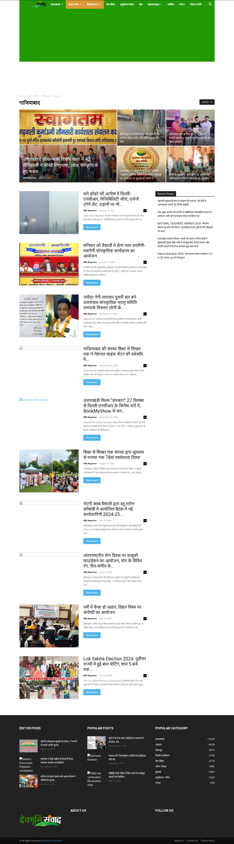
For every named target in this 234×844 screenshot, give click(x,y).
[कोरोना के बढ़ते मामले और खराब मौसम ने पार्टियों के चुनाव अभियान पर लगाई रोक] (28, 781)
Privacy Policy (208, 840)
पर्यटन (182, 4)
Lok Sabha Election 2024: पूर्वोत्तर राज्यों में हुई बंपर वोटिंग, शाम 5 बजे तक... (114, 664)
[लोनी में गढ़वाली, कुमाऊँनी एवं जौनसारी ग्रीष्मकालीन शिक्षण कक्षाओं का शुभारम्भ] (190, 164)
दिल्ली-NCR (92, 4)
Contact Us (192, 840)
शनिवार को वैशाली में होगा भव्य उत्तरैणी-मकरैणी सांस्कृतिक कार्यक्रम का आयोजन (114, 251)
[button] (210, 4)
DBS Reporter (30, 177)
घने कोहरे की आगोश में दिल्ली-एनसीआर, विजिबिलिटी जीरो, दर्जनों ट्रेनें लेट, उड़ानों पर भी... (111, 199)
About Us (179, 840)
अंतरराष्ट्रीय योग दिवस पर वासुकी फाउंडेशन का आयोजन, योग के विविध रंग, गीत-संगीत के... (112, 561)
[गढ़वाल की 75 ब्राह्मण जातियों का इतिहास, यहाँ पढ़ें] (96, 760)
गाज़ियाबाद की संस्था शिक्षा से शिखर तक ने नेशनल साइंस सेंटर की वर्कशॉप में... (113, 354)
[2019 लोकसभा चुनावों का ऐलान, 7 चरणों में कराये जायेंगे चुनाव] (28, 746)
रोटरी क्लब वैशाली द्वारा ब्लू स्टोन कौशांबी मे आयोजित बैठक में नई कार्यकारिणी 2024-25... (108, 509)
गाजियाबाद (45, 95)
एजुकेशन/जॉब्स (127, 4)
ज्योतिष (170, 4)
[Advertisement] (114, 34)
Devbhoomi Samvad (51, 840)
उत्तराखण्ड (55, 4)
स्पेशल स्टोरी (195, 4)
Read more (92, 227)
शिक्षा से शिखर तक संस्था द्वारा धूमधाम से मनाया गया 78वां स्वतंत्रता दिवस (113, 454)
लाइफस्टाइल (153, 4)
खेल (141, 4)
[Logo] (34, 4)
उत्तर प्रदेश (73, 4)
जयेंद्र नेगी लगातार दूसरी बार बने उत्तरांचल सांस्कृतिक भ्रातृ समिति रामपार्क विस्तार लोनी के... (110, 302)
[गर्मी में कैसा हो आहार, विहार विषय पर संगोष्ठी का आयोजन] (49, 625)
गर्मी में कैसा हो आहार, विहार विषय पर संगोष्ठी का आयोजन (112, 609)
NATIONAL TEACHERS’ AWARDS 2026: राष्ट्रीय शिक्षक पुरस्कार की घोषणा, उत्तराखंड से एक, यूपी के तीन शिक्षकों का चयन (185, 227)
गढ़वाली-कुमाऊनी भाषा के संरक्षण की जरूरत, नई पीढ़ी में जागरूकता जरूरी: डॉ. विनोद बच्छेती (182, 202)
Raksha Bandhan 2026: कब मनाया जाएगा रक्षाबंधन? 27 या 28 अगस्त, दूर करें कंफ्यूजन (185, 255)
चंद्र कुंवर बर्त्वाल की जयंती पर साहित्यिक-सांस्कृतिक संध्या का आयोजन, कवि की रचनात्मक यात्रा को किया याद (185, 214)
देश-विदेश (110, 4)
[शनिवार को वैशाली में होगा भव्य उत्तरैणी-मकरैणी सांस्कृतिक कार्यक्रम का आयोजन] (49, 264)
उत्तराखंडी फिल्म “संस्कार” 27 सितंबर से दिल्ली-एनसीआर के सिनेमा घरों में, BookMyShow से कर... (113, 406)
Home (22, 95)
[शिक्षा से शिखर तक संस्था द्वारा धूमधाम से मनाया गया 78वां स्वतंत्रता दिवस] (49, 470)
